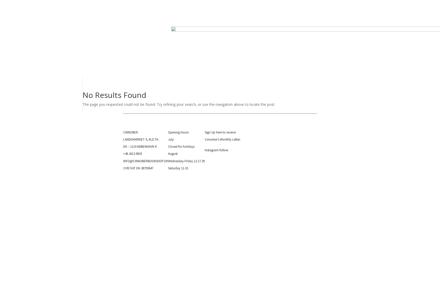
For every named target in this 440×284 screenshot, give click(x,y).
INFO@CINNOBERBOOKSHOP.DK (145, 161)
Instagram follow (216, 150)
